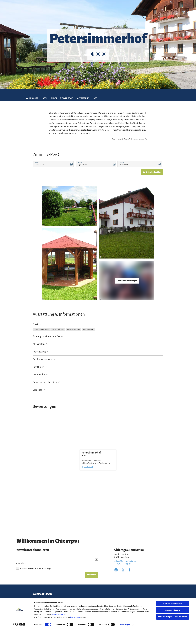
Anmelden (91, 575)
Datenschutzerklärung (59, 614)
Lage (95, 98)
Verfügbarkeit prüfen (152, 172)
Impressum (75, 617)
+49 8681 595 (88, 467)
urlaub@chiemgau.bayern (125, 561)
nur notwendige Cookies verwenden (172, 617)
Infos (44, 98)
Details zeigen (124, 624)
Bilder (54, 98)
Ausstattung (83, 98)
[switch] (70, 624)
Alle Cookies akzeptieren (172, 603)
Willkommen (32, 98)
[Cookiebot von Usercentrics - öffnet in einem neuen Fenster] (19, 624)
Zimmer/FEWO (66, 98)
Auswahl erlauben (172, 610)
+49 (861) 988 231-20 (123, 564)
